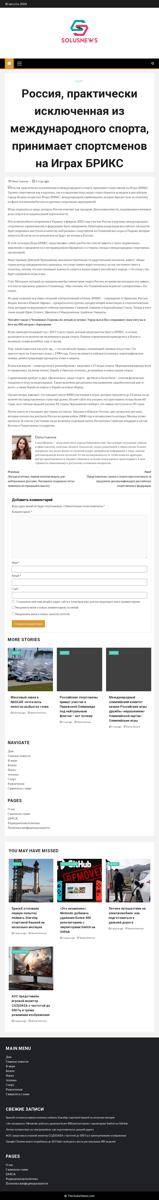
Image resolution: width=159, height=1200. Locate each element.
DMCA (12, 818)
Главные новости (19, 756)
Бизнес (12, 765)
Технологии (69, 864)
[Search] (152, 63)
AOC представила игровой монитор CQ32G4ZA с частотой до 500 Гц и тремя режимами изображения (31, 1005)
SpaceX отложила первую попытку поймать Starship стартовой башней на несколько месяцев (28, 918)
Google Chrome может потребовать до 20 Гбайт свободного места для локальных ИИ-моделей (61, 1141)
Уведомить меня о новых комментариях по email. (47, 607)
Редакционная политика (24, 823)
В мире (12, 760)
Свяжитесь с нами (19, 788)
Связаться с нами (19, 813)
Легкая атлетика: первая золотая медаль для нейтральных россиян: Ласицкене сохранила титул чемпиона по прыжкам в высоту (41, 478)
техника (13, 774)
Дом (10, 751)
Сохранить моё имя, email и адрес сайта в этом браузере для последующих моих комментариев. (78, 601)
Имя (15, 562)
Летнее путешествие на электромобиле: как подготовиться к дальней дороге (50, 1129)
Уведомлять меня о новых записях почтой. (42, 614)
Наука (12, 769)
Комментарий (22, 511)
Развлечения (16, 783)
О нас (11, 809)
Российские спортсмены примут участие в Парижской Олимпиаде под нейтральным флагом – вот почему (79, 707)
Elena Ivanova (20, 181)
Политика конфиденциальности (29, 827)
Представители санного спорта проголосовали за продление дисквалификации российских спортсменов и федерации (119, 478)
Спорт (79, 81)
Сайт (15, 589)
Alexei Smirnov (38, 712)
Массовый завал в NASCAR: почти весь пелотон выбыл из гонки (29, 702)
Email (16, 575)
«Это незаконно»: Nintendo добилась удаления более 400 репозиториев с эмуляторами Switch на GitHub (67, 1123)
